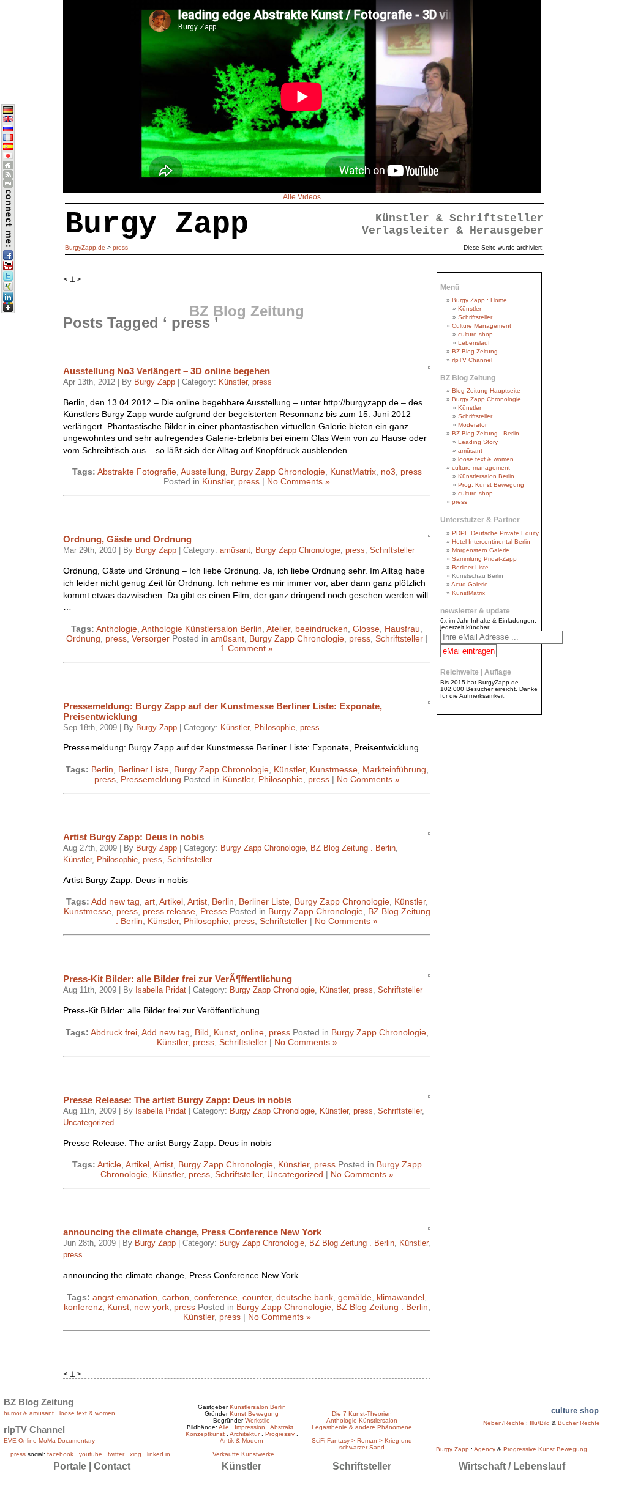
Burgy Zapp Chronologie (277, 471)
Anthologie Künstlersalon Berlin (201, 629)
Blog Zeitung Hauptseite (486, 390)
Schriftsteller (392, 550)
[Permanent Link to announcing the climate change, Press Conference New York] (428, 1226)
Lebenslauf (474, 342)
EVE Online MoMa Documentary (49, 1440)
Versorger (151, 638)
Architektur (245, 1433)
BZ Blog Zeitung (475, 351)
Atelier (278, 629)
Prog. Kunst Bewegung (491, 484)
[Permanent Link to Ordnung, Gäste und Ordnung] (428, 533)
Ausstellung (203, 471)
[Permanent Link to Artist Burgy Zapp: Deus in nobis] (428, 831)
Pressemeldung (151, 779)
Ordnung (83, 638)
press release (169, 911)
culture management (481, 467)
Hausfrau (402, 629)
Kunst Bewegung (254, 1413)
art (150, 901)
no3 (388, 471)
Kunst (225, 1032)
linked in (158, 1454)
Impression (250, 1427)
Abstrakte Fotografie (136, 471)
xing (135, 1454)
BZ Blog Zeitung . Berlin (353, 848)
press (262, 382)
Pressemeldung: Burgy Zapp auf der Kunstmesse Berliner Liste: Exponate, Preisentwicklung (222, 711)
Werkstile (257, 1420)
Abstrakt (281, 1427)
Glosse (366, 629)
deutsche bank (304, 1297)
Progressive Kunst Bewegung (545, 1449)
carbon (175, 1297)
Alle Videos (302, 197)
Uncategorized (88, 1123)
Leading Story (478, 441)
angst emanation (124, 1297)
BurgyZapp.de (85, 247)
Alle (224, 1427)
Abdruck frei (114, 1032)
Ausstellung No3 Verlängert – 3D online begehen (166, 371)
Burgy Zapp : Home (479, 300)
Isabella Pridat (160, 990)
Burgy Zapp (154, 382)
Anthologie (116, 629)
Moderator (472, 424)
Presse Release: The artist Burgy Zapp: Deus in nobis (177, 1100)
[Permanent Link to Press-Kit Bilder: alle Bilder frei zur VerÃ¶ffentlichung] (428, 973)
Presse (213, 911)
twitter (116, 1454)
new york (151, 1307)
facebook (60, 1454)
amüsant (235, 550)
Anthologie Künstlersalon (361, 1420)
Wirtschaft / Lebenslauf (512, 1466)
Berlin (102, 769)
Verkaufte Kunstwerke (243, 1454)
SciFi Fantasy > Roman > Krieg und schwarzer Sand (362, 1444)
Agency (484, 1449)
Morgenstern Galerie (480, 550)
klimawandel (400, 1297)
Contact (112, 1466)
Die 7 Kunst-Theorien (362, 1413)
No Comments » (298, 481)
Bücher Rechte (579, 1422)
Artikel (171, 901)
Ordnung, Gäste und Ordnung (127, 539)
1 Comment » (246, 648)
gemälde (355, 1297)
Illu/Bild (540, 1422)
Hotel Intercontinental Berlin (491, 541)
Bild (202, 1032)
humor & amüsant (29, 1413)
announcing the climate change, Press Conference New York (192, 1232)
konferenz (83, 1307)
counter (256, 1297)
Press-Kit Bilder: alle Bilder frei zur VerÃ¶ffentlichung (177, 979)
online (252, 1032)
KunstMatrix (353, 471)
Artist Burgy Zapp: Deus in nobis (133, 837)
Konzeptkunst (205, 1433)
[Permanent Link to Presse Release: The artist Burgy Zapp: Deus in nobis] (428, 1094)
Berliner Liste (143, 769)
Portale (69, 1466)
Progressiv (280, 1433)
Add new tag (115, 901)
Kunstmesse (334, 769)
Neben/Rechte (503, 1422)
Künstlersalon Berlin (486, 476)
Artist (197, 901)
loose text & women (486, 459)
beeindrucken (321, 629)
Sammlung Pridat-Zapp (484, 558)
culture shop (475, 334)
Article (109, 1164)
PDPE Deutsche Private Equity (495, 533)
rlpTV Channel (472, 360)
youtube (90, 1454)
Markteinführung (394, 769)
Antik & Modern (241, 1440)
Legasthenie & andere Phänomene (362, 1427)
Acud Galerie (469, 584)
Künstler (233, 382)
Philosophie (274, 727)
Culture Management (481, 325)
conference (216, 1297)
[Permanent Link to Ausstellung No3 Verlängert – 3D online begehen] (428, 365)
